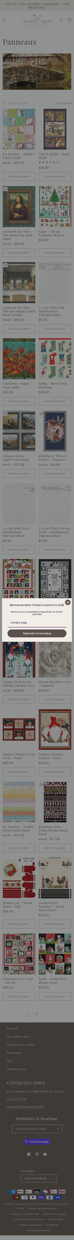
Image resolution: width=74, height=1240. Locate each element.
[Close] (68, 602)
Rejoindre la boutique (37, 633)
